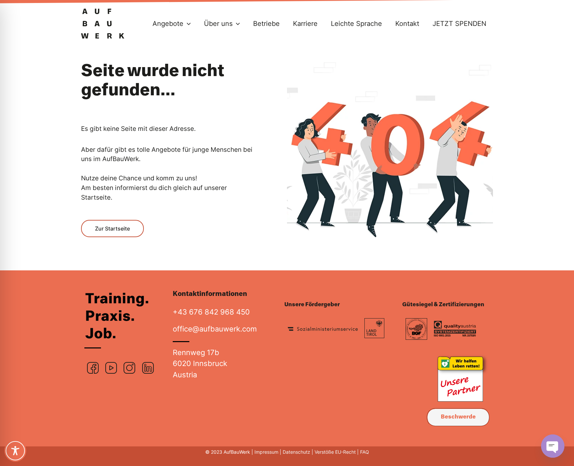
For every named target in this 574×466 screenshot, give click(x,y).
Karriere (305, 24)
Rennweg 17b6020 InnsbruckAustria (200, 363)
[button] (187, 23)
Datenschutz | (298, 452)
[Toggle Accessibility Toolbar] (15, 450)
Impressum (266, 452)
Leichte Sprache (356, 24)
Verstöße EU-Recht (336, 452)
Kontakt (407, 24)
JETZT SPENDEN (459, 24)
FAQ (364, 452)
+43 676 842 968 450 (211, 311)
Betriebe (266, 24)
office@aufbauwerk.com (215, 328)
